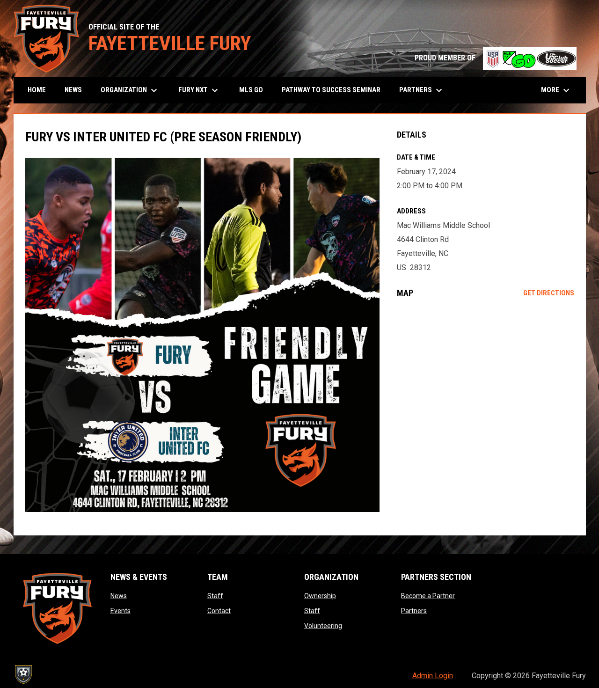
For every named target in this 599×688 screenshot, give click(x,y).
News (118, 596)
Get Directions (548, 293)
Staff (215, 596)
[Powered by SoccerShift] (23, 674)
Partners (414, 611)
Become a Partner (428, 596)
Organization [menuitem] (130, 90)
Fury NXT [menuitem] (199, 90)
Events (120, 611)
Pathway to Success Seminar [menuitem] (331, 90)
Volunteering (323, 625)
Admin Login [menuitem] (432, 675)
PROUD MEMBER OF (496, 57)
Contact (219, 611)
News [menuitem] (73, 90)
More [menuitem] (556, 90)
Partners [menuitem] (422, 90)
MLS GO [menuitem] (251, 90)
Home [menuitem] (37, 90)
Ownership (320, 596)
